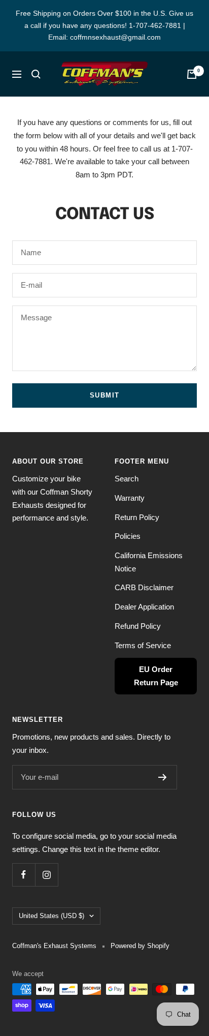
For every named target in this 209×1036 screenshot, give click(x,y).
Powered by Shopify (140, 946)
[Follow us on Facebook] (23, 874)
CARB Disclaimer (144, 587)
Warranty (130, 498)
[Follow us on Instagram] (46, 874)
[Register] (162, 777)
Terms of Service (143, 645)
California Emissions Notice (149, 562)
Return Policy (137, 517)
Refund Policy (138, 626)
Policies (128, 536)
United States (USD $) (51, 916)
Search (126, 478)
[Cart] (192, 74)
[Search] (36, 74)
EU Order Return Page (156, 676)
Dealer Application (144, 606)
